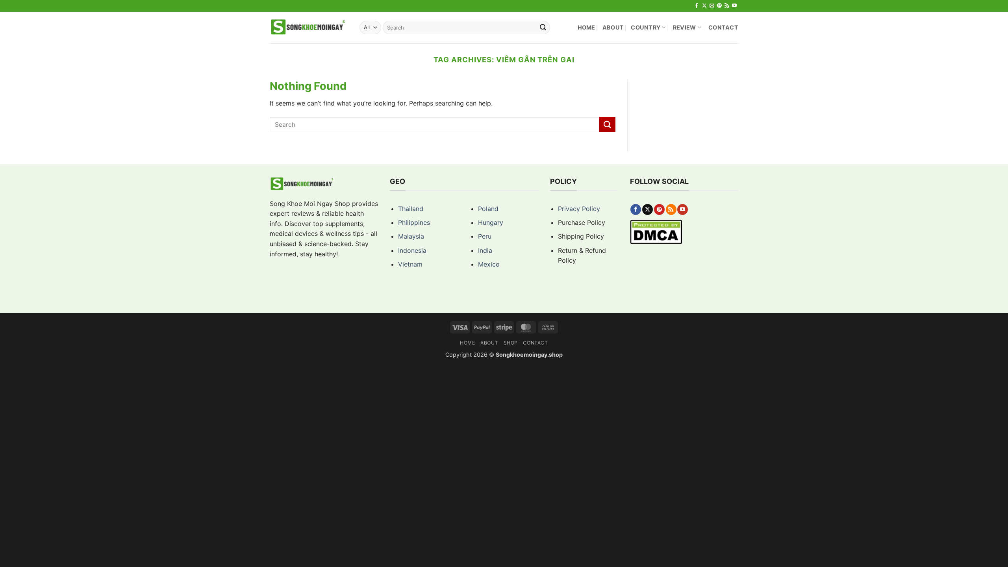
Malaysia (411, 236)
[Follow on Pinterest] (719, 6)
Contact (723, 27)
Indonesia (412, 250)
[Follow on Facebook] (696, 6)
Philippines (414, 222)
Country (645, 27)
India (485, 250)
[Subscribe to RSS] (726, 6)
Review (684, 27)
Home (586, 27)
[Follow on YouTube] (734, 6)
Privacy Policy (579, 209)
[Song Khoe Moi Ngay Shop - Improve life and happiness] (309, 27)
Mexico (489, 264)
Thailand (410, 209)
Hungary (490, 222)
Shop (511, 343)
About (613, 27)
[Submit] (543, 27)
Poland (488, 209)
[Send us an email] (712, 6)
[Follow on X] (704, 6)
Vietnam (410, 264)
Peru (484, 236)
